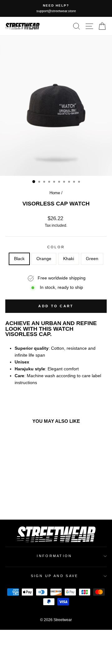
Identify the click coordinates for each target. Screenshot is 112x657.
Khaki (68, 258)
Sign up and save (54, 576)
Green (92, 258)
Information (54, 556)
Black (19, 258)
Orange (43, 258)
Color (56, 247)
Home (54, 192)
